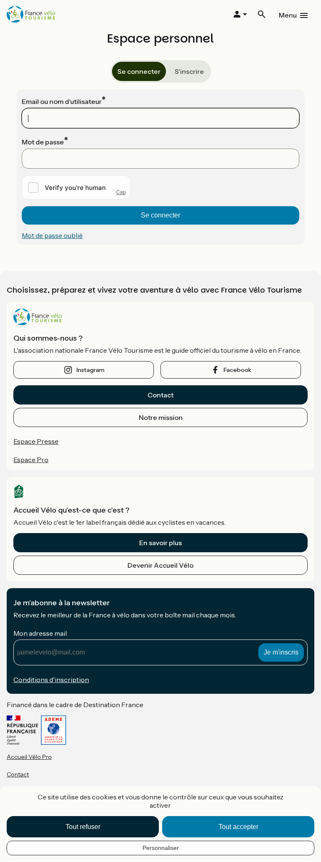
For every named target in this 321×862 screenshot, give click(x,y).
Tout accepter (238, 826)
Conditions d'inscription (51, 679)
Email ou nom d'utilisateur (62, 101)
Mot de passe (43, 142)
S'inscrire (189, 71)
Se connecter (138, 71)
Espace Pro (30, 459)
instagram (90, 370)
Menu (288, 15)
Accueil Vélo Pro (29, 757)
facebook (237, 370)
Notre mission (161, 417)
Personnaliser (161, 847)
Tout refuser (83, 826)
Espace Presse (36, 441)
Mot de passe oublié (52, 235)
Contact (160, 395)
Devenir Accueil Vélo (160, 565)
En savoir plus (160, 542)
